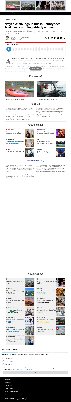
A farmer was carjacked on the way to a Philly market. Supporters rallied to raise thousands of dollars (19, 109)
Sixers (40, 149)
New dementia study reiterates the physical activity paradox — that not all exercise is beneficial (20, 115)
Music (40, 139)
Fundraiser (41, 298)
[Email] (61, 38)
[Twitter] (48, 38)
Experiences (41, 130)
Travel (40, 288)
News (13, 13)
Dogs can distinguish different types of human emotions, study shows (19, 165)
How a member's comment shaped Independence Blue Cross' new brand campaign (50, 168)
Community (41, 317)
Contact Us (8, 385)
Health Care (11, 337)
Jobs (9, 149)
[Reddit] (55, 38)
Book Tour (41, 279)
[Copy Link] (64, 38)
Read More (35, 68)
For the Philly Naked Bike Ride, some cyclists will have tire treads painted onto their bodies (50, 108)
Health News (11, 327)
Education (11, 130)
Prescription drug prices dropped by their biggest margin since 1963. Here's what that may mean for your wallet (20, 176)
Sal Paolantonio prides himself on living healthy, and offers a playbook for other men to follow (50, 112)
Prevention (11, 139)
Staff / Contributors (11, 392)
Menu (68, 13)
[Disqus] (35, 203)
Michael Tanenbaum (22, 37)
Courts (14, 42)
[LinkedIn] (52, 38)
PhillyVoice (4, 13)
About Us (8, 379)
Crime (9, 42)
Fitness (10, 279)
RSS (6, 395)
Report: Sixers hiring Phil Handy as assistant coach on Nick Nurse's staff (49, 115)
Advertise (8, 382)
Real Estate (11, 288)
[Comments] (58, 38)
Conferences (11, 317)
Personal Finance (13, 308)
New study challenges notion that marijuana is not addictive (50, 172)
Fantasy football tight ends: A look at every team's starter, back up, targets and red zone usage (20, 118)
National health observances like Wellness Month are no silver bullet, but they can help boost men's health (20, 169)
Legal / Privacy (10, 388)
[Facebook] (45, 38)
